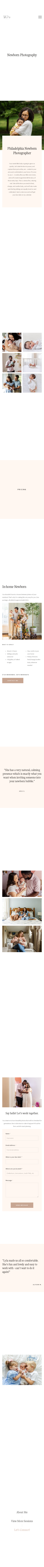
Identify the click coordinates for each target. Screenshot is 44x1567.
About (20, 1519)
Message (9, 1180)
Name (7, 1134)
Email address (10, 1145)
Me (25, 1519)
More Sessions (25, 1528)
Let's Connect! (22, 1537)
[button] (40, 17)
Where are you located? (14, 1169)
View (14, 1528)
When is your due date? (13, 1157)
